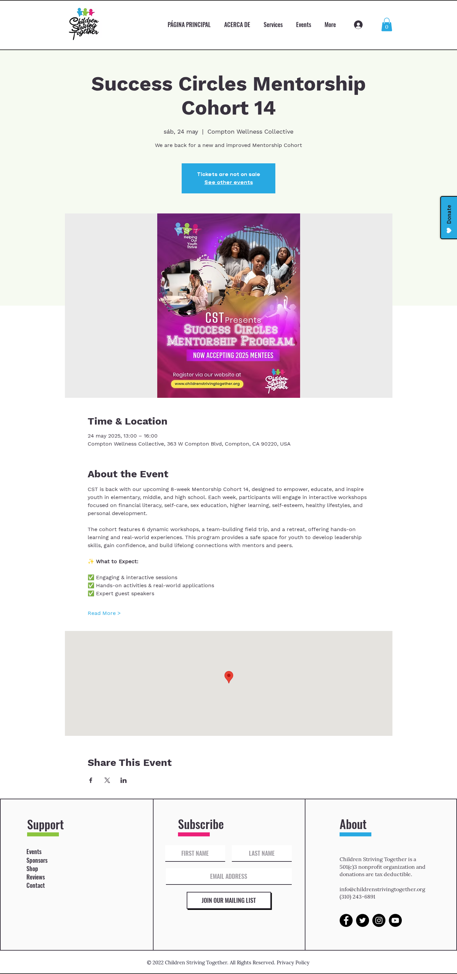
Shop (32, 868)
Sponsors (37, 860)
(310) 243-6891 (357, 896)
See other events (228, 182)
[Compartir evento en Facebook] (91, 780)
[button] (386, 24)
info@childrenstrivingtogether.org (382, 889)
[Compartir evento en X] (107, 780)
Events (33, 851)
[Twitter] (362, 920)
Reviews (35, 876)
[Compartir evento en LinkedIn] (123, 780)
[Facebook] (346, 920)
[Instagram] (378, 920)
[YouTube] (395, 920)
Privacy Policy (293, 962)
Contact (35, 885)
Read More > (104, 613)
